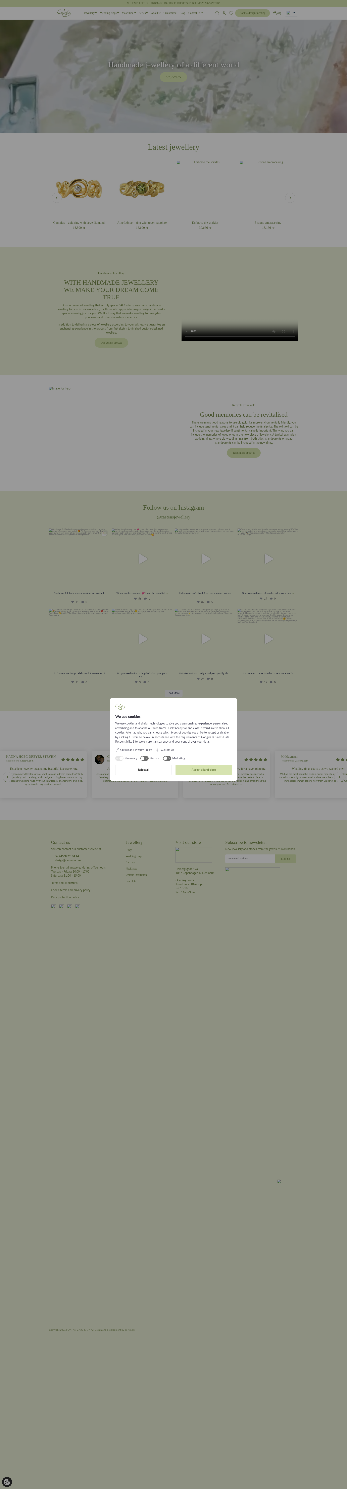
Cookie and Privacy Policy (136, 750)
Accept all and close (204, 770)
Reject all (143, 770)
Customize (167, 750)
